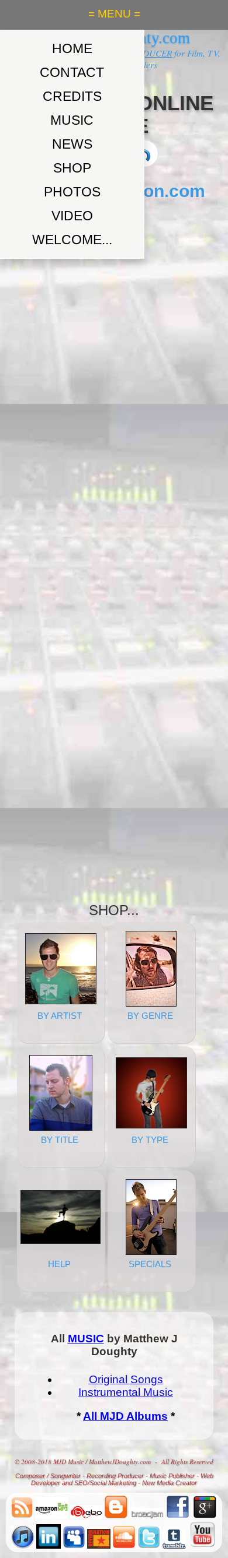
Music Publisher (172, 1475)
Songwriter (65, 1475)
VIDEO (72, 215)
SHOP (72, 167)
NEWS (72, 144)
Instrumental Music (125, 1392)
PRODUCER (149, 53)
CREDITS (72, 96)
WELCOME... (72, 239)
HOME (72, 48)
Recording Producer (115, 1475)
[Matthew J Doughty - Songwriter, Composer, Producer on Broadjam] (146, 1516)
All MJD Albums (125, 1416)
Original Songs (126, 1379)
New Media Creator (169, 1482)
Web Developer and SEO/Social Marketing (122, 1479)
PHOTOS (72, 191)
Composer (30, 1475)
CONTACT (72, 72)
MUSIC (72, 120)
